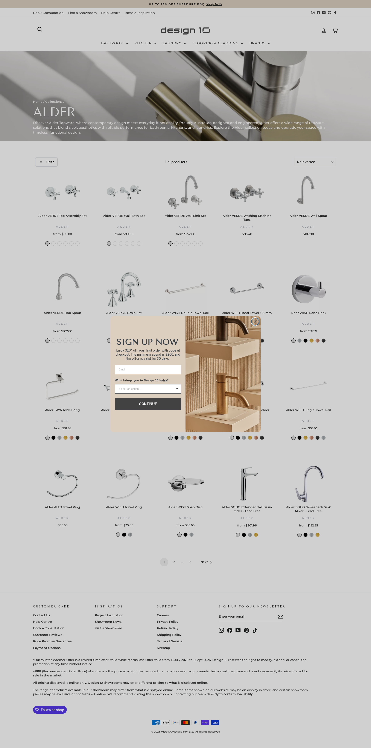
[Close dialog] (255, 321)
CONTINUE (148, 404)
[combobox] (147, 388)
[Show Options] (177, 388)
